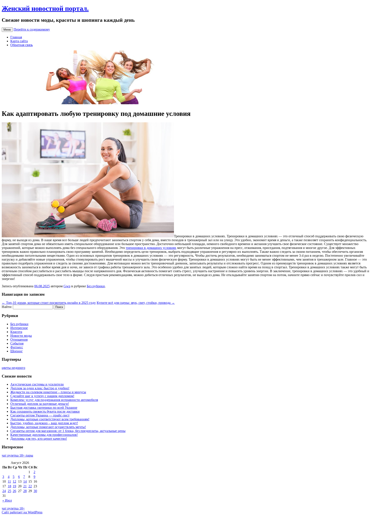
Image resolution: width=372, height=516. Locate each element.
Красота (16, 332)
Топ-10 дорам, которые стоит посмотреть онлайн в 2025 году (49, 303)
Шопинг (16, 351)
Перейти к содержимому (32, 29)
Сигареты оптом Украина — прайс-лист (40, 415)
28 (25, 491)
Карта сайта (19, 41)
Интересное (19, 328)
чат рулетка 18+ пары (17, 455)
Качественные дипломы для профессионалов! (44, 435)
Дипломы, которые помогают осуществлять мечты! (48, 427)
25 (9, 491)
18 (9, 486)
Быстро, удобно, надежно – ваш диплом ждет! (44, 423)
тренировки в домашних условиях (151, 248)
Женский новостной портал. (45, 8)
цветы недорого (13, 368)
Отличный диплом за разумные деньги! (39, 404)
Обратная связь (21, 45)
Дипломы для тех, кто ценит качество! (38, 438)
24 (4, 491)
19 (14, 486)
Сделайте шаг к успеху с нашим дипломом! (42, 396)
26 (14, 491)
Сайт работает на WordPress (22, 512)
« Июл (7, 500)
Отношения (19, 339)
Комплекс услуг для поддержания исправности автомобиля (54, 400)
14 (25, 481)
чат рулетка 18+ (13, 508)
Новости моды (21, 335)
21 (25, 486)
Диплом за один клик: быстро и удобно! (39, 388)
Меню (7, 29)
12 (14, 481)
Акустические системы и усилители (37, 384)
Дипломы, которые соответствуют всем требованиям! (49, 419)
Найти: (7, 307)
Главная (16, 37)
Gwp (67, 286)
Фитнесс (16, 347)
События (16, 343)
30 (35, 491)
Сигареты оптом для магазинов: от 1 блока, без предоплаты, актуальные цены (68, 431)
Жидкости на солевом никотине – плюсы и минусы (48, 392)
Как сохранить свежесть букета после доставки (45, 411)
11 (9, 481)
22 (30, 486)
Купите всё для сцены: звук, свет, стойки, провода (136, 303)
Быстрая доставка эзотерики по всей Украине (43, 407)
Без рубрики (96, 286)
